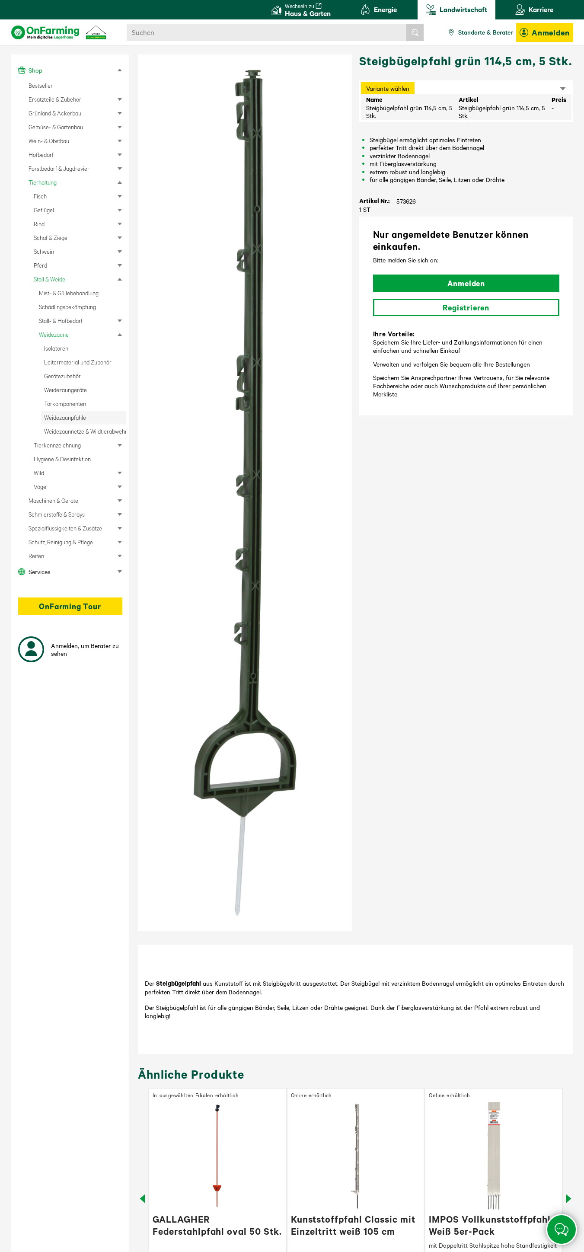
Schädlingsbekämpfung (67, 306)
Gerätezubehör (62, 376)
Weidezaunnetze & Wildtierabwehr (85, 431)
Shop (35, 70)
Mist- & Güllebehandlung (69, 293)
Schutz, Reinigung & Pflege (61, 542)
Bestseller (41, 85)
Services (40, 571)
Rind (39, 223)
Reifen (36, 555)
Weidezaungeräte (65, 389)
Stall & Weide (49, 279)
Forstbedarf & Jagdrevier (59, 168)
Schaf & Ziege (50, 237)
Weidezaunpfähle (65, 417)
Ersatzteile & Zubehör (55, 99)
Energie (385, 9)
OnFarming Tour (70, 606)
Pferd (40, 265)
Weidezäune (54, 334)
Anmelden (550, 32)
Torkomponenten (65, 403)
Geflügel (44, 210)
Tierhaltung (43, 182)
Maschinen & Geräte (53, 500)
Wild (39, 472)
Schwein (44, 251)
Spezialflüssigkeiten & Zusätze (65, 528)
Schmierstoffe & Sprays (57, 514)
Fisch (40, 196)
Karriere (541, 9)
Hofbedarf (41, 154)
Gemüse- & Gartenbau (56, 127)
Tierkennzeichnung (57, 445)
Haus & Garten (308, 10)
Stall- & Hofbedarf (61, 320)
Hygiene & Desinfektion (62, 459)
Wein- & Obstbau (49, 140)
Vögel (41, 486)
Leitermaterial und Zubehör (78, 362)
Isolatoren (56, 348)
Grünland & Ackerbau (55, 113)
